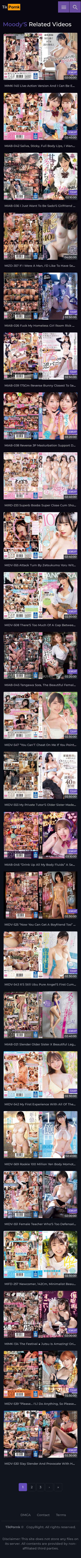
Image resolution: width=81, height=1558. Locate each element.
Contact (43, 1515)
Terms (61, 1515)
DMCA (25, 1515)
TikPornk (12, 1527)
